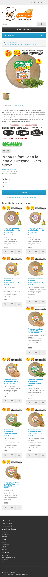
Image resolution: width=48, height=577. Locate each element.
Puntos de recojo (7, 526)
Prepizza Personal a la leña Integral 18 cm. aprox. (11, 381)
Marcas (4, 542)
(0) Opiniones (16, 198)
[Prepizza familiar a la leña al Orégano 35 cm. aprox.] (24, 69)
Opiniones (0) (19, 105)
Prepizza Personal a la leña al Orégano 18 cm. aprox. (11, 432)
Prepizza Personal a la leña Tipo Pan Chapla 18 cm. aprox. (11, 485)
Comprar (24, 192)
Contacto (4, 532)
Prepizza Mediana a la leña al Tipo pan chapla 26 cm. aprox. (35, 432)
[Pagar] (44, 2)
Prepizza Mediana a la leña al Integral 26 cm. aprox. (36, 331)
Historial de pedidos (8, 557)
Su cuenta (5, 555)
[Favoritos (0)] (38, 2)
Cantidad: (5, 182)
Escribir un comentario (29, 198)
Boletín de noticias (7, 562)
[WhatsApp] (5, 570)
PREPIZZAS (13, 42)
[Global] (7, 570)
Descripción (7, 105)
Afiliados (4, 547)
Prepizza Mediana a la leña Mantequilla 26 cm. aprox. (36, 281)
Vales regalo (5, 545)
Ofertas (4, 549)
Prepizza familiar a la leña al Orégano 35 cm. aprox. (20, 44)
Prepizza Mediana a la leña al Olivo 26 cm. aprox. (12, 230)
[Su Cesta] (41, 2)
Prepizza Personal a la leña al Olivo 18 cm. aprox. (36, 230)
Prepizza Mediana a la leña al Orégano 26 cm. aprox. (35, 382)
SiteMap (4, 536)
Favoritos (5, 560)
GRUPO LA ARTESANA (8, 572)
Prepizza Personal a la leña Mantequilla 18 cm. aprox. (12, 281)
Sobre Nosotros (7, 524)
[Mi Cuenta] (35, 2)
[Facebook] (3, 570)
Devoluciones (6, 534)
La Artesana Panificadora (10, 169)
